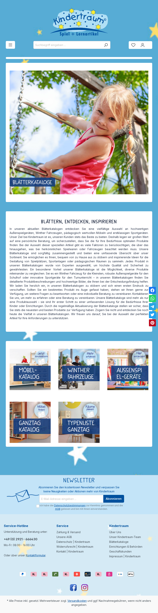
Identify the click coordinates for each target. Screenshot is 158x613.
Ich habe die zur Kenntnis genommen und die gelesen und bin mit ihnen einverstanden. (81, 507)
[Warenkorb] (149, 43)
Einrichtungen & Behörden (125, 546)
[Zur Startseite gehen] (79, 22)
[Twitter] (152, 314)
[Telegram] (152, 306)
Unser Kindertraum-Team (125, 537)
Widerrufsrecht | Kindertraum (74, 546)
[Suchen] (105, 45)
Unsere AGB (64, 537)
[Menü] (10, 45)
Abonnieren (114, 498)
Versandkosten (77, 600)
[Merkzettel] (133, 45)
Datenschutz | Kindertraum (73, 541)
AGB (57, 508)
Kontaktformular (35, 555)
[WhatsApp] (152, 298)
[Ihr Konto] (142, 45)
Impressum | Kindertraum (124, 556)
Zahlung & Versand (68, 532)
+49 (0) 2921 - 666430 (20, 539)
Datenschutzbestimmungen (70, 505)
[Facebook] (152, 290)
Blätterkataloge (119, 541)
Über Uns (115, 532)
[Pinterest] (152, 322)
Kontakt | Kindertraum (70, 551)
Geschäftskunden (120, 551)
